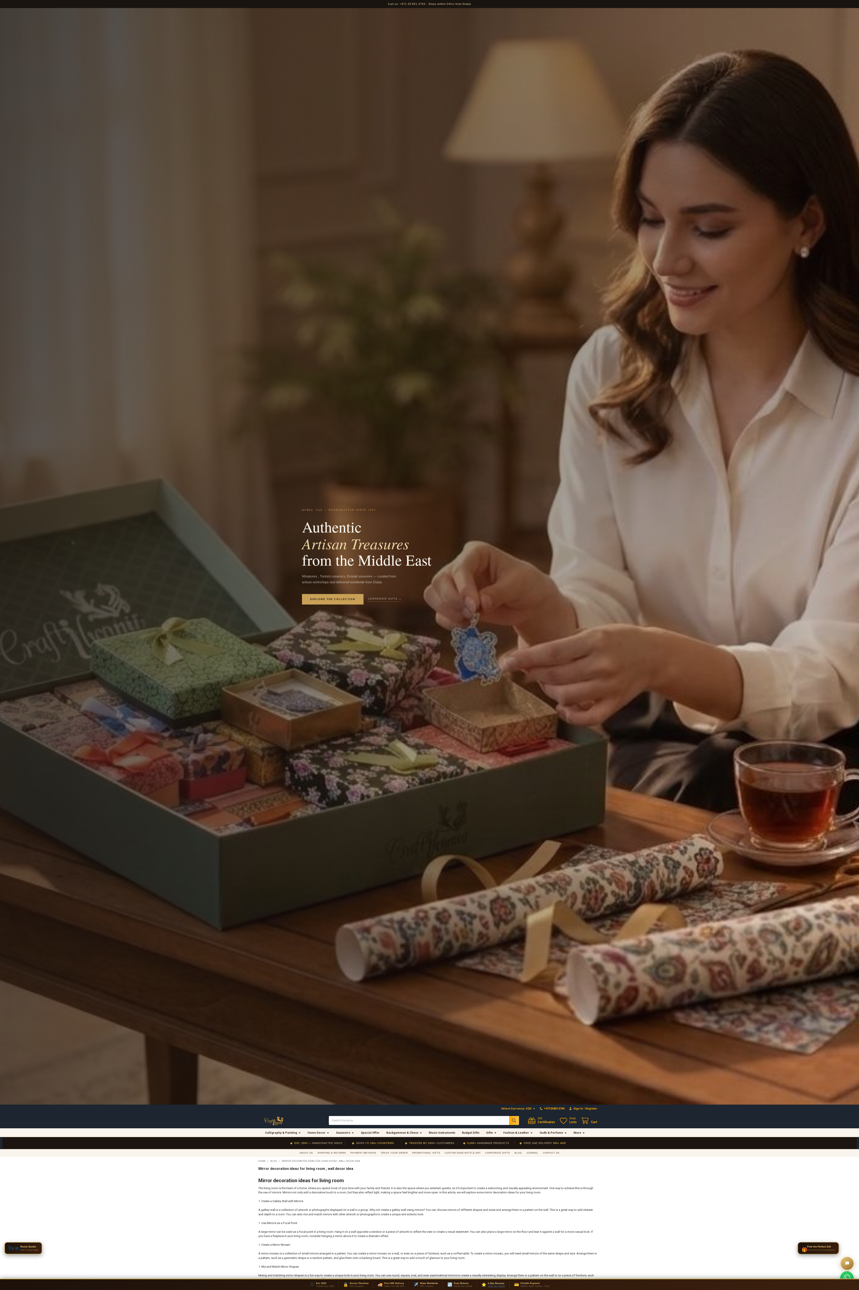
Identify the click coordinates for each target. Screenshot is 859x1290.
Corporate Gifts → (384, 598)
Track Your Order (394, 1153)
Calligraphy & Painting (281, 1132)
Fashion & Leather (516, 1132)
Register (591, 1108)
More (577, 1132)
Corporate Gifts (497, 1153)
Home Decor (316, 1132)
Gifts (489, 1132)
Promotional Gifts (426, 1153)
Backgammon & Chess (402, 1132)
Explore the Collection (332, 599)
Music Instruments (442, 1132)
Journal (532, 1153)
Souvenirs (343, 1132)
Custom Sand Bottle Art (463, 1153)
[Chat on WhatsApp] (847, 1278)
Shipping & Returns (331, 1153)
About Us (306, 1153)
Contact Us (551, 1153)
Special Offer (370, 1132)
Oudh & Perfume (551, 1132)
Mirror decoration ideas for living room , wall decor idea (305, 1169)
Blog (518, 1153)
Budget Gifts (470, 1132)
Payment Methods (363, 1153)
